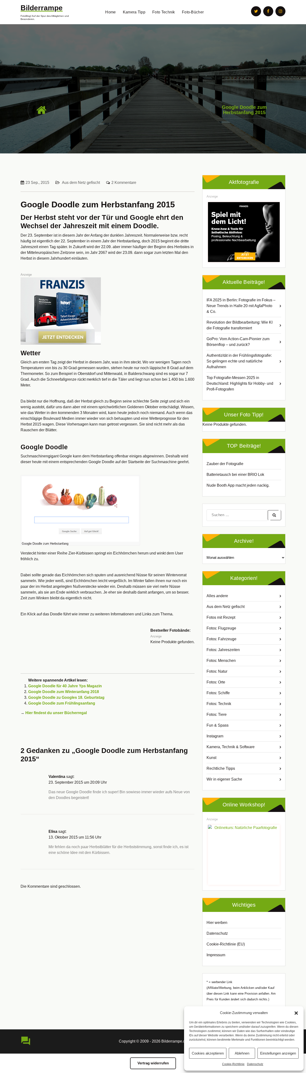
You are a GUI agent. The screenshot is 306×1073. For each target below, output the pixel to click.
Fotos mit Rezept (221, 617)
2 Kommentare (123, 183)
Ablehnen (242, 1053)
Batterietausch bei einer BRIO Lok (235, 474)
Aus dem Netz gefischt (81, 183)
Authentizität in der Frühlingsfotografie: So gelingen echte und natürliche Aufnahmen (239, 361)
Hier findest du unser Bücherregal (56, 713)
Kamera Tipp (134, 12)
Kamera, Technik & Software (231, 747)
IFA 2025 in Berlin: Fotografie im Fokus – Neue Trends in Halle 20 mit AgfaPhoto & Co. (241, 306)
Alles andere (217, 596)
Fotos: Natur (217, 671)
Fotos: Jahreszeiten (223, 650)
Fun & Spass (218, 725)
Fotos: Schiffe (218, 693)
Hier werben (217, 923)
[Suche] (274, 515)
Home (110, 12)
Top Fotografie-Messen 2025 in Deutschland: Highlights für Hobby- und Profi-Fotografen (240, 383)
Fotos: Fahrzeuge (221, 639)
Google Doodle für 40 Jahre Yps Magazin (65, 686)
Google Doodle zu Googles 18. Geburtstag (66, 697)
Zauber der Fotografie (225, 464)
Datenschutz (255, 1064)
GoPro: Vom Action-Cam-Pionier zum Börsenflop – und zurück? (238, 342)
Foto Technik (163, 12)
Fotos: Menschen (221, 661)
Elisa (53, 831)
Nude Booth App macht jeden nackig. (238, 485)
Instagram (215, 736)
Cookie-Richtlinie (233, 1064)
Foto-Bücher (193, 12)
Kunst (211, 758)
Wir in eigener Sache (224, 779)
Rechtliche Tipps (221, 768)
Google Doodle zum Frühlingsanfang (61, 703)
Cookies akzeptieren (208, 1053)
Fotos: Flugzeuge (221, 628)
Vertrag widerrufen (153, 1063)
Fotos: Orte (216, 682)
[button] (296, 1012)
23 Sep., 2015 (37, 183)
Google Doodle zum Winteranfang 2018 (63, 692)
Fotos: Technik (219, 704)
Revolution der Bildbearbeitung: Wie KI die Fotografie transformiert (240, 325)
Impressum (216, 955)
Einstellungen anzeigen (278, 1053)
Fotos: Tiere (217, 714)
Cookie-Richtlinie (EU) (226, 944)
